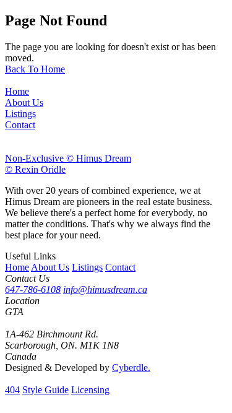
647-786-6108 (33, 289)
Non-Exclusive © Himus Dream (68, 158)
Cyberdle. (131, 367)
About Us (50, 267)
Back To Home (35, 69)
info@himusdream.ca (105, 289)
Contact (120, 267)
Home (17, 267)
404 (12, 390)
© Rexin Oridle (35, 169)
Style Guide (45, 390)
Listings (87, 267)
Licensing (90, 390)
